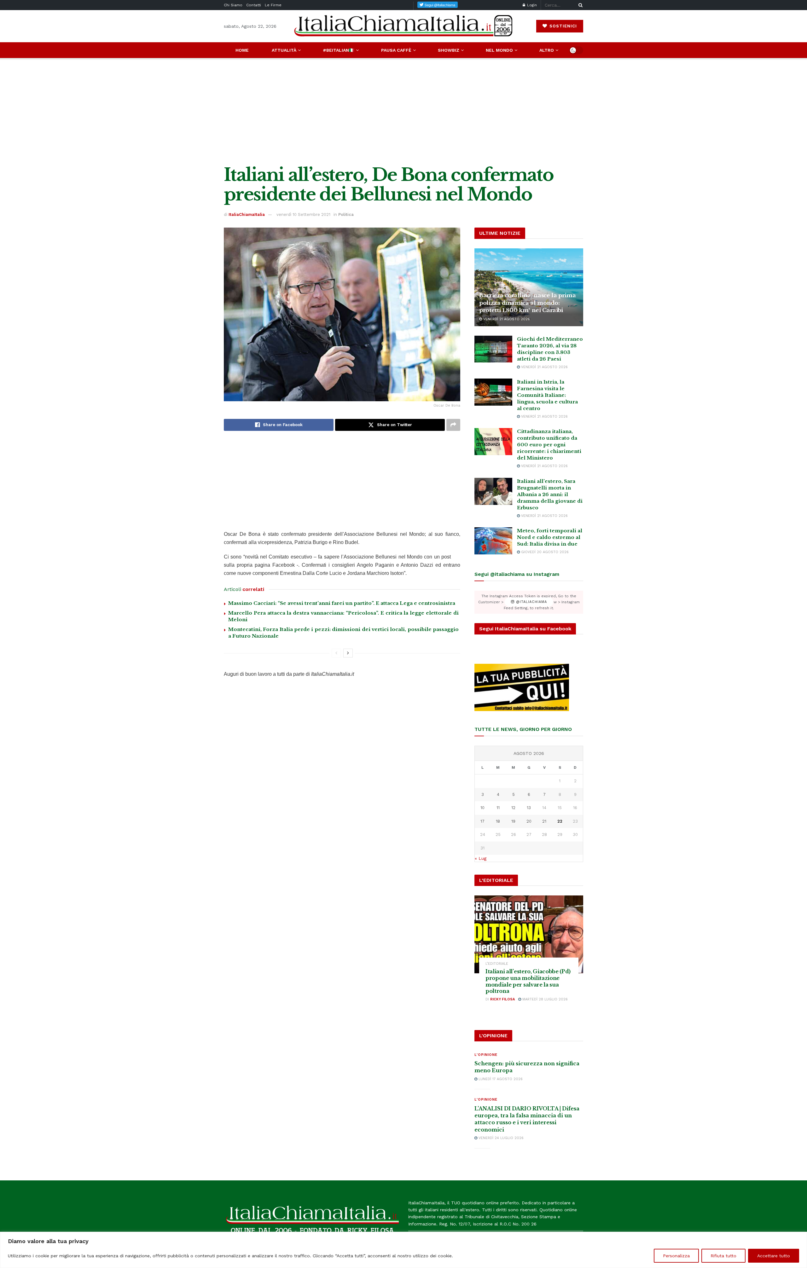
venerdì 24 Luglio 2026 (500, 1138)
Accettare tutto (773, 1255)
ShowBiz (448, 50)
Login (531, 5)
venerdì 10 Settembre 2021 (303, 214)
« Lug (480, 858)
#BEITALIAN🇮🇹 (338, 50)
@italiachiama (530, 602)
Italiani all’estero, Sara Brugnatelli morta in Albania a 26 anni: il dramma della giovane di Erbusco (550, 494)
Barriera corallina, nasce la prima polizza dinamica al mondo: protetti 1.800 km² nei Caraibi (527, 303)
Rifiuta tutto (723, 1255)
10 (482, 807)
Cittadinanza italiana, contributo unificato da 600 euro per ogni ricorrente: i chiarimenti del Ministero (549, 444)
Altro (546, 50)
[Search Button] (579, 5)
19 (513, 821)
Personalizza (676, 1255)
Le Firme (273, 5)
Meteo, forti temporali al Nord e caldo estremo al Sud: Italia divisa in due (549, 537)
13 (529, 807)
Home (242, 50)
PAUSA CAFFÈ (396, 50)
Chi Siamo (233, 5)
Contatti (253, 5)
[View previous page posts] (336, 653)
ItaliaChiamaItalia (247, 214)
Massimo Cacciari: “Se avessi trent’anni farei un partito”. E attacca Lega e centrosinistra (341, 603)
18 (498, 821)
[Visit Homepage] (403, 26)
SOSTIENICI (562, 26)
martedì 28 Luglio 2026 (544, 999)
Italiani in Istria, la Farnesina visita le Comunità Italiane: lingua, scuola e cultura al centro (547, 395)
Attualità (284, 50)
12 (513, 807)
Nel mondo (499, 50)
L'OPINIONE (485, 1055)
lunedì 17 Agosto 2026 (500, 1079)
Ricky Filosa (502, 999)
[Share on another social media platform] (453, 425)
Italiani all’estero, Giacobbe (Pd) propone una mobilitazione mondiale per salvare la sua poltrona (528, 981)
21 (544, 821)
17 (482, 821)
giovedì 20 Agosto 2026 (544, 552)
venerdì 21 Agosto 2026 (506, 319)
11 (498, 807)
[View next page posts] (348, 653)
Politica (346, 214)
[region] (403, 1250)
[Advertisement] (403, 111)
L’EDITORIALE (496, 963)
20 (528, 821)
